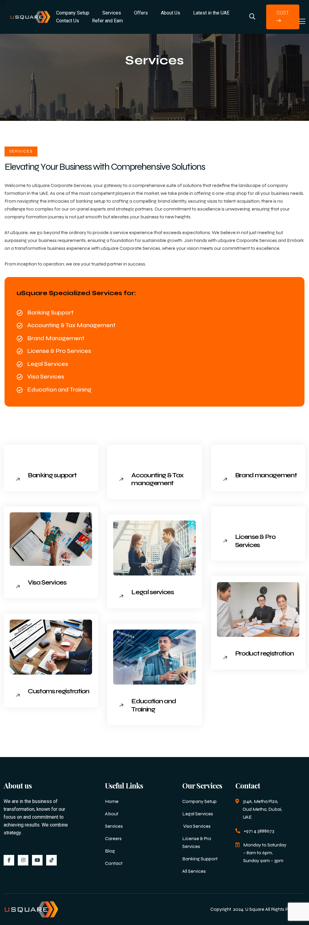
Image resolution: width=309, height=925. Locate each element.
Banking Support (200, 859)
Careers (113, 838)
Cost (283, 13)
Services (114, 826)
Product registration (264, 653)
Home (112, 801)
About (111, 814)
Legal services (152, 592)
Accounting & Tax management (157, 479)
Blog (110, 851)
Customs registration (58, 691)
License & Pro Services (255, 541)
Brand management (266, 475)
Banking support (52, 475)
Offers (141, 13)
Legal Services (197, 814)
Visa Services (47, 582)
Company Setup (199, 801)
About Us (170, 13)
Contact (114, 863)
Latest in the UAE (211, 13)
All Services (194, 871)
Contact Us (67, 21)
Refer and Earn (107, 21)
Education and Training (153, 705)
